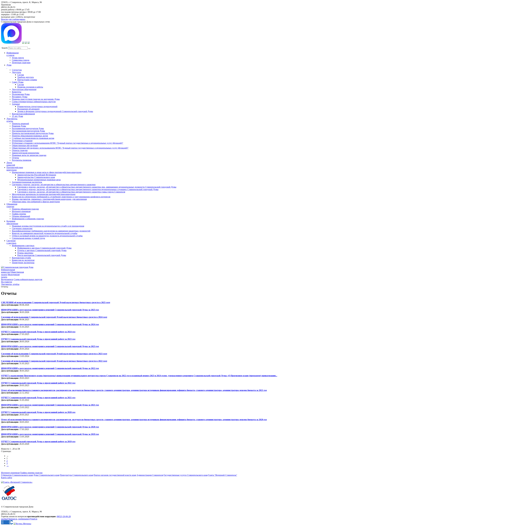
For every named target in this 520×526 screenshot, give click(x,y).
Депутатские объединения (24, 89)
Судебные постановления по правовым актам (33, 138)
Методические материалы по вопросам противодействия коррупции (43, 194)
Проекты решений (20, 123)
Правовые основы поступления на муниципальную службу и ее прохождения (48, 226)
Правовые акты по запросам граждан (29, 155)
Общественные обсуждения (25, 145)
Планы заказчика (25, 253)
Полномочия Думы (21, 94)
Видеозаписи (7, 279)
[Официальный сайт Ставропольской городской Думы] (17, 267)
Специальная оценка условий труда (28, 238)
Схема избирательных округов (28, 279)
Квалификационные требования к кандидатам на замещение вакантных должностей (51, 231)
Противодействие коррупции (14, 168)
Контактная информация (23, 114)
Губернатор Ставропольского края (17, 475)
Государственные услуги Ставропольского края (186, 475)
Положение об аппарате (28, 109)
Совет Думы (17, 82)
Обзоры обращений (21, 216)
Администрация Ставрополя (149, 475)
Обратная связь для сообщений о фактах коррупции (36, 201)
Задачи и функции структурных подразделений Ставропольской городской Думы (55, 111)
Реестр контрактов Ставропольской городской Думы (41, 255)
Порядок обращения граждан (25, 209)
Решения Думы (19, 126)
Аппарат (16, 104)
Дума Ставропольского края (46, 475)
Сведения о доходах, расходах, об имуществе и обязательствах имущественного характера (53, 184)
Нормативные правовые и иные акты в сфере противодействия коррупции (46, 172)
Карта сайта (6, 477)
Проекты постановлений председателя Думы (33, 133)
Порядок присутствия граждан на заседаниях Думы (36, 99)
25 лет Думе (17, 116)
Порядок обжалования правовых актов (30, 136)
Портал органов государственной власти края (115, 475)
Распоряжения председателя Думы (28, 128)
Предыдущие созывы (27, 79)
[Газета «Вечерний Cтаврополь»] (16, 482)
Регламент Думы (19, 97)
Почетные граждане (21, 62)
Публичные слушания (22, 140)
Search (4, 48)
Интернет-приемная (21, 211)
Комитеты (16, 92)
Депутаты (16, 72)
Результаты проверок (21, 160)
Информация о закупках (23, 245)
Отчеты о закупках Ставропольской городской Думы (41, 250)
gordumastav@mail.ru (27, 519)
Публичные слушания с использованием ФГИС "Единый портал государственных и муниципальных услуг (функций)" (67, 143)
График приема (19, 214)
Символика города (20, 60)
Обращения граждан (11, 205)
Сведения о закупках (11, 241)
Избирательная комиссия (8, 270)
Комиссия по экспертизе (23, 260)
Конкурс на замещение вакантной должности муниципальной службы (44, 233)
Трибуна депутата (25, 77)
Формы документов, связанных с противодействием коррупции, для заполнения (49, 199)
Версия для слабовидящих (13, 19)
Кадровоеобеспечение (12, 222)
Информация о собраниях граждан (28, 219)
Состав (20, 75)
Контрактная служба (21, 258)
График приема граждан (31, 473)
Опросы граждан (20, 150)
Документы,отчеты (12, 120)
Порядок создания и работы (30, 87)
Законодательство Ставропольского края (36, 177)
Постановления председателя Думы (28, 131)
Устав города (18, 58)
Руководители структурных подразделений (37, 106)
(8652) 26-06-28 (64, 516)
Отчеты (15, 158)
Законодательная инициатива (25, 153)
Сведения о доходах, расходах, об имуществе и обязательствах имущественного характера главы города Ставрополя (71, 192)
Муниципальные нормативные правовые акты (39, 179)
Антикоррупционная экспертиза (27, 182)
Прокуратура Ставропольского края (76, 475)
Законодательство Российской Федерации (36, 175)
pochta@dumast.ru (9, 519)
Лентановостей (10, 163)
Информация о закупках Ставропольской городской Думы (44, 248)
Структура (17, 70)
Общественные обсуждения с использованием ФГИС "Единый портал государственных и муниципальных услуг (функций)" (70, 148)
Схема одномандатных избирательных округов (34, 101)
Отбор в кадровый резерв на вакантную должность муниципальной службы (47, 236)
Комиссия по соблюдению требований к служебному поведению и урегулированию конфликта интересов (61, 197)
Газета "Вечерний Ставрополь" (222, 475)
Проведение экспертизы (23, 262)
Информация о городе (12, 54)
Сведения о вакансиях (22, 228)
